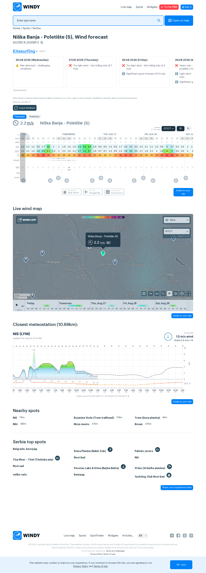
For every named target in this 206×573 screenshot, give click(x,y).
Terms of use (109, 554)
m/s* (17, 151)
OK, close (181, 565)
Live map (126, 7)
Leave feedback (27, 108)
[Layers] (144, 293)
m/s (30, 123)
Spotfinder (97, 535)
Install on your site (183, 192)
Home (16, 28)
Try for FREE (170, 7)
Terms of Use (101, 566)
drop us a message (115, 551)
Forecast (19, 117)
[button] (41, 42)
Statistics (34, 117)
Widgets (152, 7)
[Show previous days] (22, 306)
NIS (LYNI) (21, 334)
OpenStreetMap (176, 298)
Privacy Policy (96, 554)
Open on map (181, 20)
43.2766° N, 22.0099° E (26, 42)
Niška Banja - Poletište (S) (64, 123)
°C (18, 155)
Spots (139, 7)
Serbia (36, 28)
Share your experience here (177, 487)
